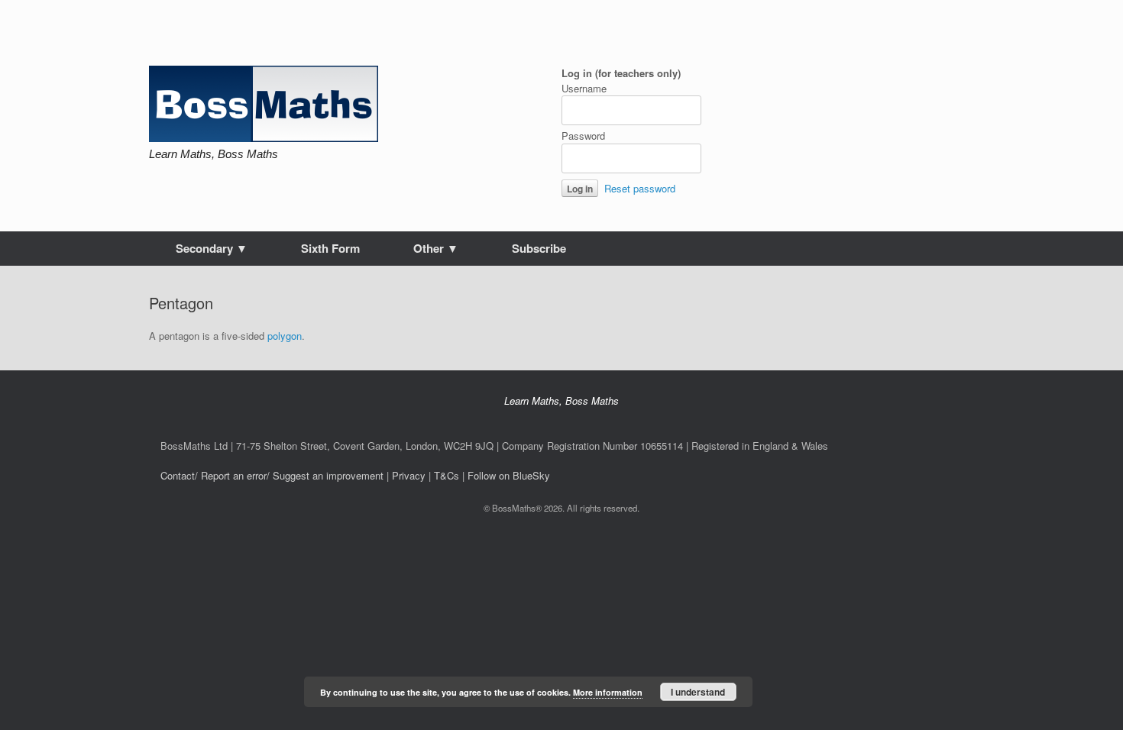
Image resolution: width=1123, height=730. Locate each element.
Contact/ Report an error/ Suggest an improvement (272, 475)
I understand (698, 692)
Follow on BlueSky (509, 475)
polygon (284, 335)
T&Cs (446, 475)
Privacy (409, 475)
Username (584, 88)
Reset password (639, 188)
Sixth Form (330, 248)
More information (607, 692)
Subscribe (539, 248)
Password (583, 135)
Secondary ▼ (212, 248)
